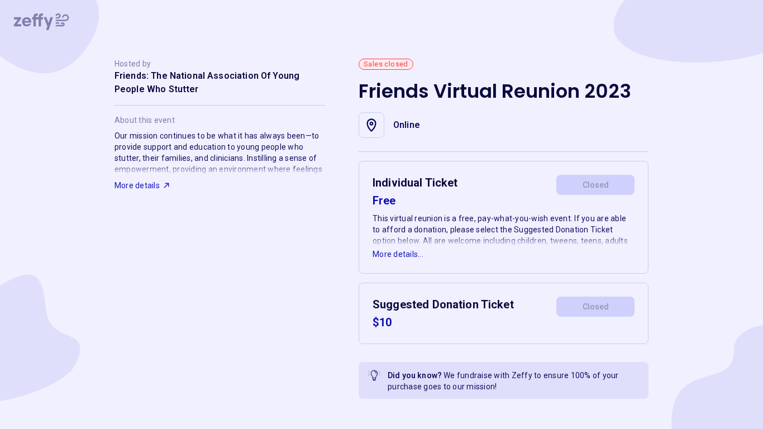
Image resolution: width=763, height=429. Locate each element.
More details (137, 185)
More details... (398, 254)
